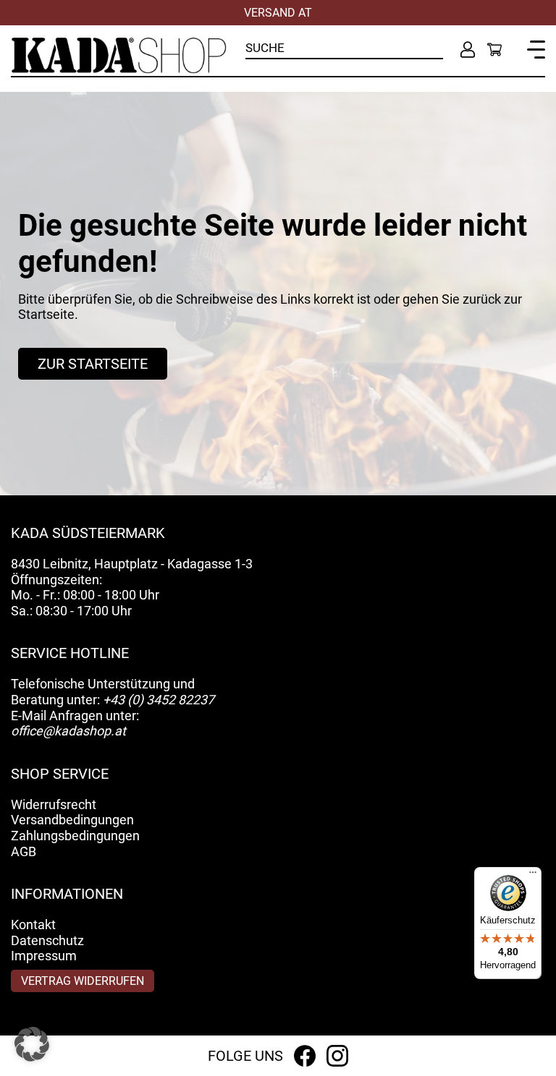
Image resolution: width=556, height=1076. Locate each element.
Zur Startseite (93, 363)
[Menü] (533, 875)
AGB (23, 851)
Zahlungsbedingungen (75, 835)
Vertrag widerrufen (82, 981)
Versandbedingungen (72, 819)
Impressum (44, 955)
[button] (32, 1044)
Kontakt (33, 924)
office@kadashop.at (68, 730)
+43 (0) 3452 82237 (158, 699)
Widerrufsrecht (53, 804)
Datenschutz (47, 940)
